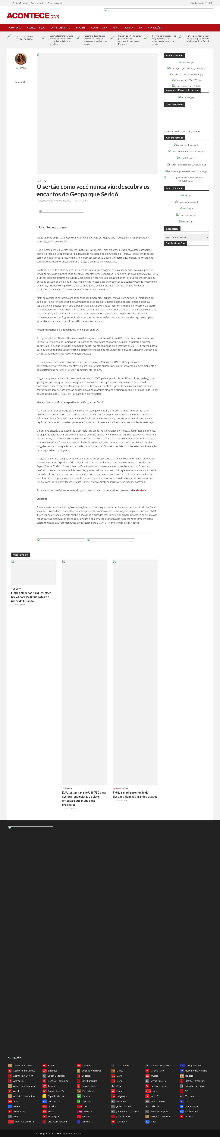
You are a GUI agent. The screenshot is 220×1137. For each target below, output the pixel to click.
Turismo (41, 180)
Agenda (31, 27)
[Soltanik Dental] (61, 545)
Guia (104, 27)
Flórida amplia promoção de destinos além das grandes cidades (135, 794)
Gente (94, 27)
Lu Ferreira (21, 67)
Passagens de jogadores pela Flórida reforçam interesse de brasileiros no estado (95, 40)
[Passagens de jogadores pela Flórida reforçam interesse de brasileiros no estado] (79, 39)
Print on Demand (20, 3)
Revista (129, 27)
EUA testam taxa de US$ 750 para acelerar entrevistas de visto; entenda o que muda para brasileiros (84, 798)
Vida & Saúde (155, 27)
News (116, 27)
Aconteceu (15, 27)
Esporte (80, 27)
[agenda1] (61, 216)
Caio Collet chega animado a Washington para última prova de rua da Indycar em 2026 (61, 40)
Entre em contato (55, 3)
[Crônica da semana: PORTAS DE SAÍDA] (10, 37)
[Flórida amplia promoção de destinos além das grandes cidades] (135, 672)
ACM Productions (74, 1133)
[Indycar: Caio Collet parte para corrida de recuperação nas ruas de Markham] (113, 39)
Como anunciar (38, 3)
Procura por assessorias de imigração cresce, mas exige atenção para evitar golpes (164, 40)
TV (140, 27)
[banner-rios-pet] (111, 545)
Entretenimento (60, 27)
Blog (42, 27)
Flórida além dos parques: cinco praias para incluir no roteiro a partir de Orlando (198, 38)
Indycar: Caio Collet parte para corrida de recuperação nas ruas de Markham (129, 40)
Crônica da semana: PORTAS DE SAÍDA (24, 37)
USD (184, 131)
